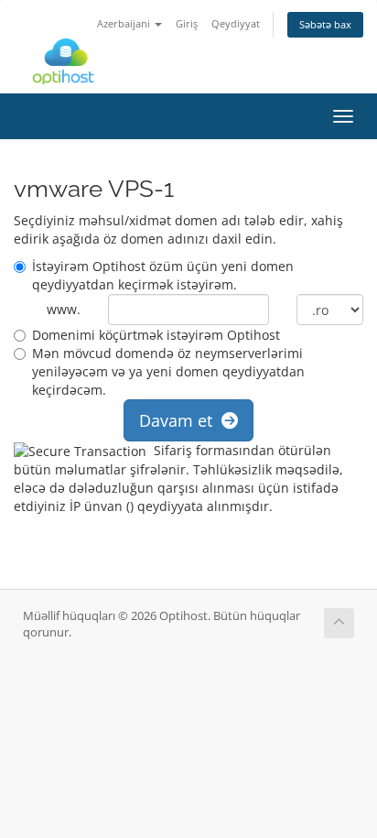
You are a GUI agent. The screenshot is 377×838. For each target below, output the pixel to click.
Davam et (180, 420)
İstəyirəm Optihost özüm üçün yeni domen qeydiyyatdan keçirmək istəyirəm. (163, 275)
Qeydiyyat (235, 23)
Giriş (187, 23)
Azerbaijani (125, 23)
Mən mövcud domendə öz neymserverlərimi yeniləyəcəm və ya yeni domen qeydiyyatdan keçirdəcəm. (168, 371)
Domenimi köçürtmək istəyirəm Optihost (156, 334)
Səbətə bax (325, 24)
